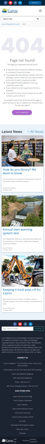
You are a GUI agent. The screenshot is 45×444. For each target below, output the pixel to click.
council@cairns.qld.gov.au (24, 374)
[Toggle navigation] (40, 11)
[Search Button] (38, 19)
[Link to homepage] (10, 11)
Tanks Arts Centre (22, 429)
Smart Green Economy (22, 413)
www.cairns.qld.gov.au (24, 378)
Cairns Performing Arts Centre (22, 409)
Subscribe (38, 328)
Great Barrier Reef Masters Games (22, 425)
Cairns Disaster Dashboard (22, 400)
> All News (35, 131)
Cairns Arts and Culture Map (22, 396)
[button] (6, 3)
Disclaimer (26, 440)
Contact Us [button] (35, 2)
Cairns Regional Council (11, 24)
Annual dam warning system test (17, 231)
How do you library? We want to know (19, 171)
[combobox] (18, 19)
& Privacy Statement (33, 440)
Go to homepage (22, 112)
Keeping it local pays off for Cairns (22, 291)
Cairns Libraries (22, 405)
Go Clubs (22, 421)
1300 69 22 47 (25, 382)
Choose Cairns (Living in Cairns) (22, 417)
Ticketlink (22, 433)
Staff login (14, 440)
